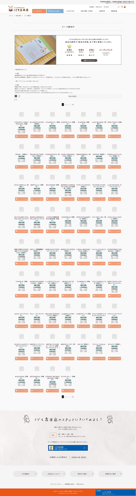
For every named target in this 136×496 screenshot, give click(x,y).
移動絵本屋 (114, 11)
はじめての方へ (71, 11)
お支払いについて (54, 474)
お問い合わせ (99, 7)
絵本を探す (39, 11)
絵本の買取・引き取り (87, 11)
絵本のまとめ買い (55, 11)
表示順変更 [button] (73, 96)
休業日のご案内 (110, 474)
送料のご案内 (82, 474)
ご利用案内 (91, 7)
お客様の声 (102, 11)
